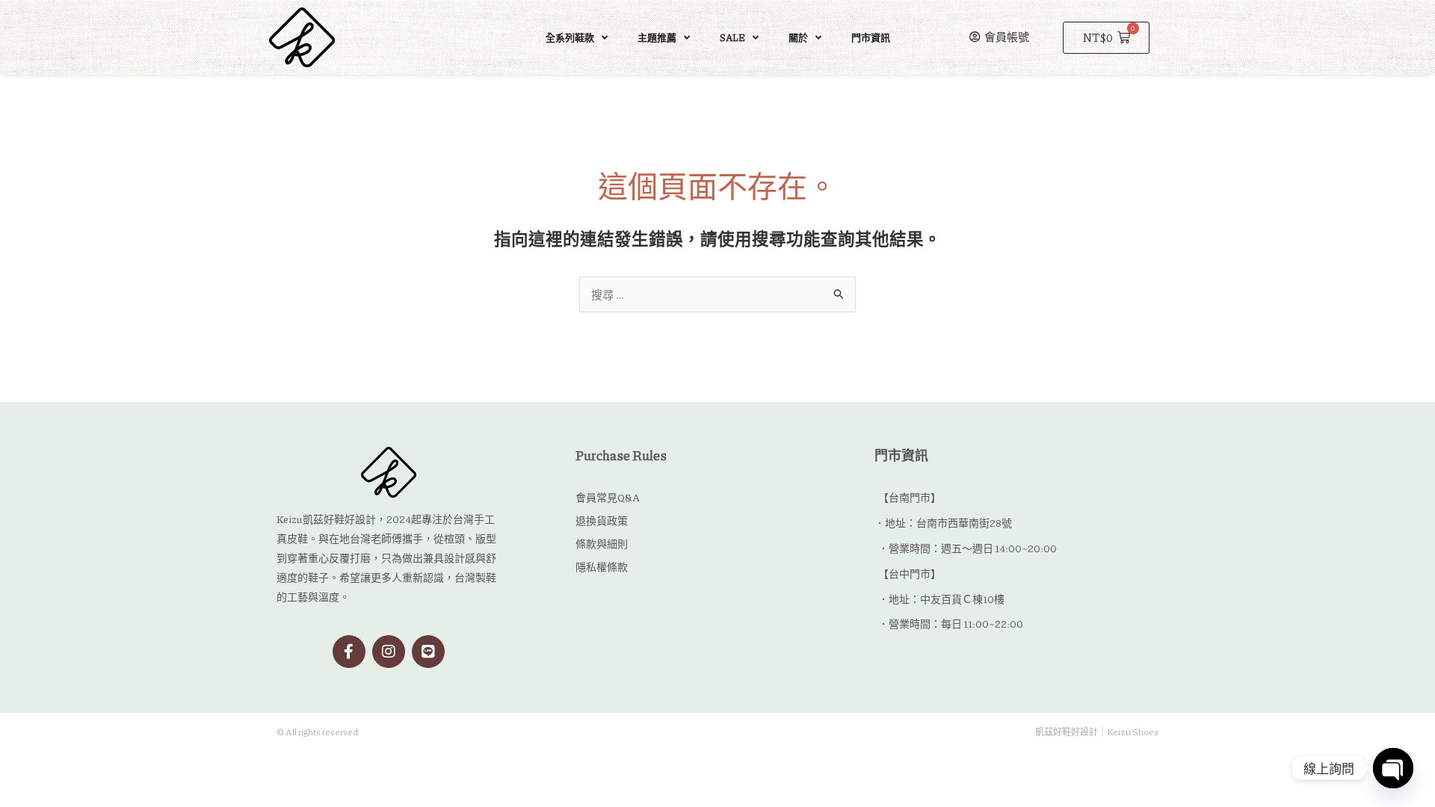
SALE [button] (732, 37)
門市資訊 (870, 37)
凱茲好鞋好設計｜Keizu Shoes (1096, 732)
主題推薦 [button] (657, 37)
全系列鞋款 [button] (570, 37)
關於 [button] (798, 37)
